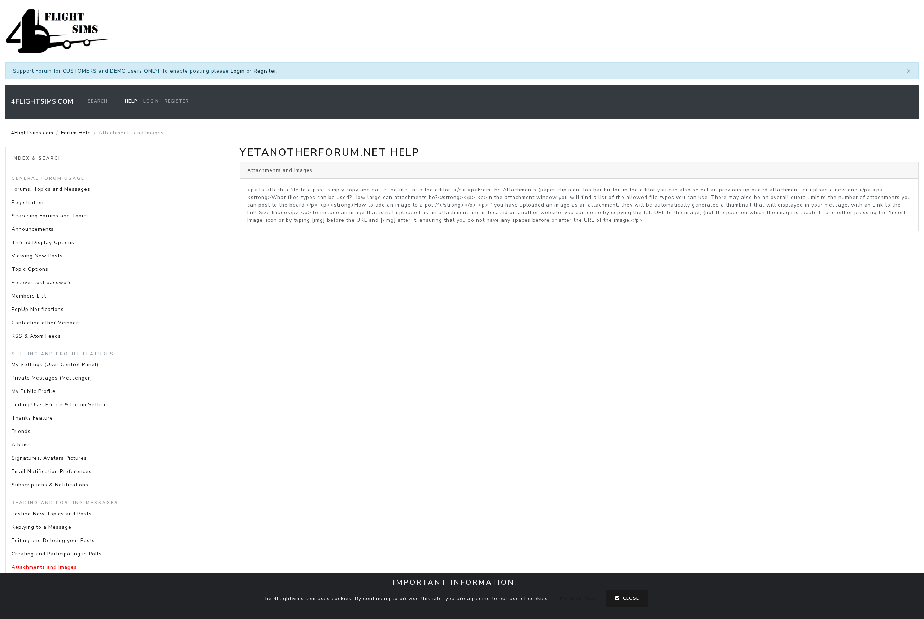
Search (98, 101)
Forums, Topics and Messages (51, 189)
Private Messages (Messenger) (52, 378)
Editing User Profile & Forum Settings (61, 404)
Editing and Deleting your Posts (53, 540)
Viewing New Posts (37, 255)
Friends (21, 431)
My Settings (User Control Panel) (55, 364)
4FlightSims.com (42, 101)
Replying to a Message (41, 527)
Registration (28, 202)
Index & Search (37, 158)
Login (238, 71)
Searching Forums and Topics (50, 215)
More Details (578, 598)
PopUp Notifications (38, 309)
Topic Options (30, 269)
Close (629, 598)
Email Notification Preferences (52, 471)
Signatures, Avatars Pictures (49, 458)
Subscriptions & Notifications (50, 484)
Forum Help (76, 132)
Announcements (33, 229)
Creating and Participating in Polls (57, 553)
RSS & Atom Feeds (36, 336)
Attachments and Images (44, 567)
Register (265, 71)
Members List (29, 296)
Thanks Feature (32, 418)
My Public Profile (34, 391)
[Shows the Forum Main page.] (462, 31)
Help (131, 101)
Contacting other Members (46, 322)
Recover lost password (42, 282)
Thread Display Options (43, 242)
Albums (21, 444)
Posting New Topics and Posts (52, 513)
